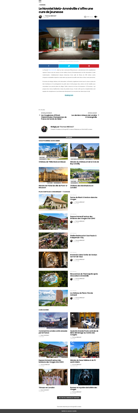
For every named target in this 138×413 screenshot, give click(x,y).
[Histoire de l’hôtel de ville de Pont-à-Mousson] (53, 175)
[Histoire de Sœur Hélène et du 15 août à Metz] (84, 350)
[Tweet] (69, 66)
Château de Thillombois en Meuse (52, 162)
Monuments (43, 159)
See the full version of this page (69, 397)
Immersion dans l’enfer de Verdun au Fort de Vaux (83, 256)
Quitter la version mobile (69, 411)
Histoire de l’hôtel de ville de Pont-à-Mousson (53, 187)
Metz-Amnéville (52, 70)
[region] (69, 102)
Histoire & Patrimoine (52, 157)
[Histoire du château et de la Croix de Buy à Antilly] (84, 151)
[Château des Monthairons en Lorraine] (84, 175)
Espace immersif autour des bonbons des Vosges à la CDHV (82, 217)
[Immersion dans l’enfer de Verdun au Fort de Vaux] (53, 260)
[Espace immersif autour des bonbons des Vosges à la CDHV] (53, 221)
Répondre (69, 137)
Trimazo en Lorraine (46, 387)
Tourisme (66, 192)
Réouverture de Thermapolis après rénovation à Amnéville (84, 275)
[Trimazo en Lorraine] (53, 377)
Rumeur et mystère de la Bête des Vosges (83, 388)
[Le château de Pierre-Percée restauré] (53, 298)
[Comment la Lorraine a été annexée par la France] (53, 320)
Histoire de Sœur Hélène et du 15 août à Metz (83, 361)
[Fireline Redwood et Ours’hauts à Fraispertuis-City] (53, 240)
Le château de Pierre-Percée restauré (81, 294)
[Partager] (49, 66)
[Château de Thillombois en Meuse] (53, 151)
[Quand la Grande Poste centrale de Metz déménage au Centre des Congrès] (84, 320)
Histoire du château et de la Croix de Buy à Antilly (84, 163)
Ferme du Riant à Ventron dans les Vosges (83, 198)
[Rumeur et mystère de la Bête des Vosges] (84, 377)
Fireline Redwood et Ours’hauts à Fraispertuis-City (83, 236)
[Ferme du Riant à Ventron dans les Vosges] (53, 202)
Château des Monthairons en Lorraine (81, 187)
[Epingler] (89, 66)
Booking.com (69, 95)
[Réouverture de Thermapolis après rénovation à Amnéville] (53, 279)
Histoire (42, 157)
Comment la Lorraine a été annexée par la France (53, 332)
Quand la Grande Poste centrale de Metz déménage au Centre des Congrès (84, 333)
